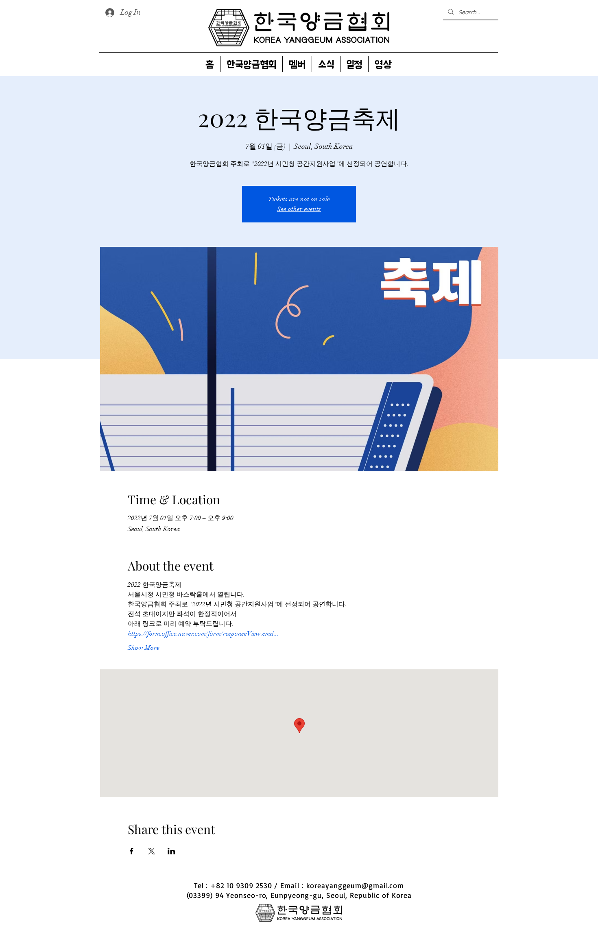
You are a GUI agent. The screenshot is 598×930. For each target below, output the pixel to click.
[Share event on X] (151, 851)
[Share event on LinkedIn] (171, 851)
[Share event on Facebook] (131, 851)
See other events (299, 209)
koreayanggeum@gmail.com (355, 885)
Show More (143, 648)
